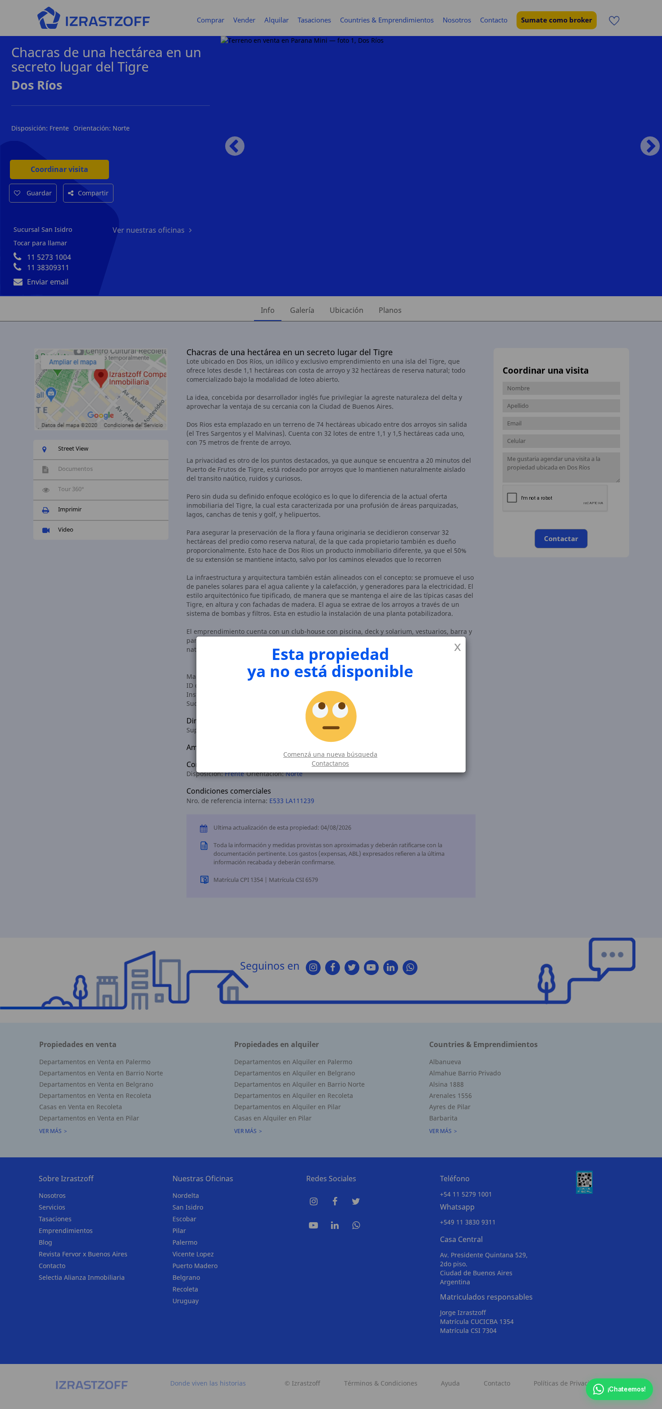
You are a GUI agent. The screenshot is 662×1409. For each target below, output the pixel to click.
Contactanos (330, 763)
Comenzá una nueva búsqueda (330, 754)
